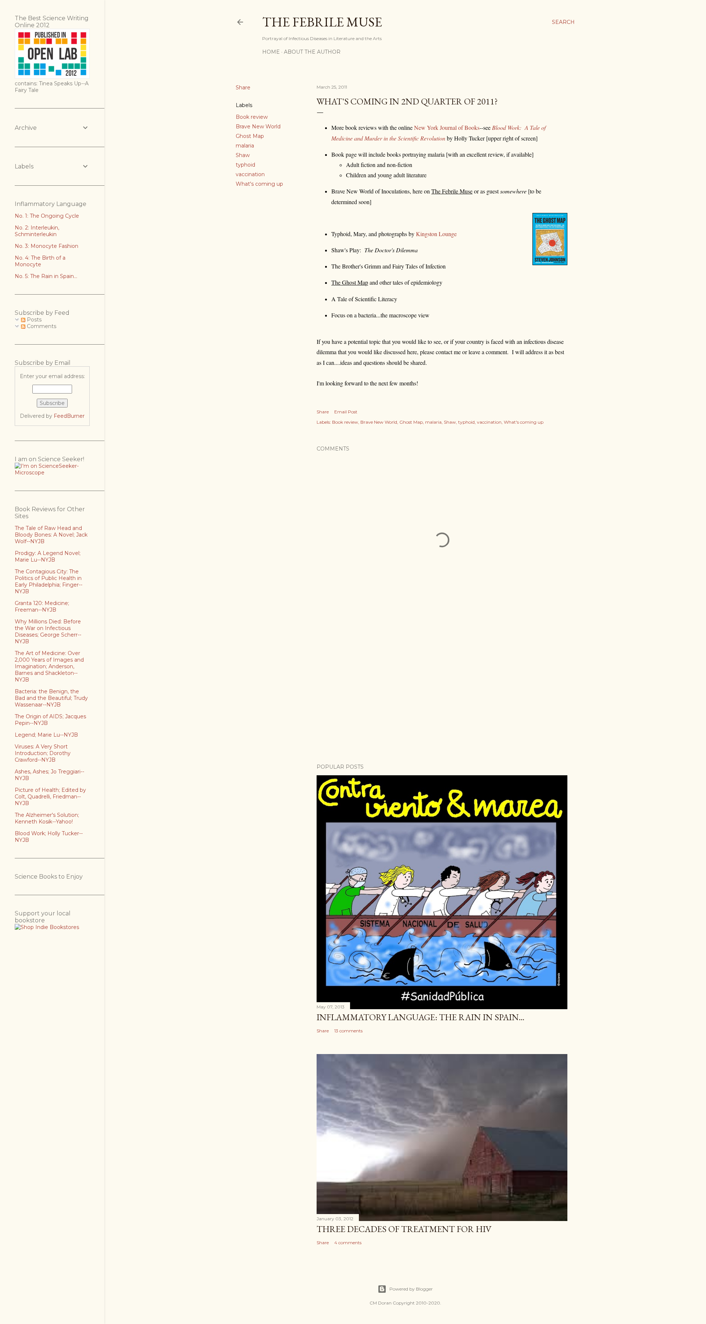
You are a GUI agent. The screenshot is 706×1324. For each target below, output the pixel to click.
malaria (245, 145)
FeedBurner (69, 416)
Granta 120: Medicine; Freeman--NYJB (42, 606)
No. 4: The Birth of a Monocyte (40, 261)
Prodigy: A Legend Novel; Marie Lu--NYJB (48, 556)
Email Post (345, 411)
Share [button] (243, 87)
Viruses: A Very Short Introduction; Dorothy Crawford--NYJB (43, 753)
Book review (252, 117)
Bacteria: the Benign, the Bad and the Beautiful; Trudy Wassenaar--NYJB (51, 698)
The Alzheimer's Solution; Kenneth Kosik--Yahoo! (47, 818)
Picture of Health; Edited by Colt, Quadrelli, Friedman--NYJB (50, 797)
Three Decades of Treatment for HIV (404, 1229)
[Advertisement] (442, 693)
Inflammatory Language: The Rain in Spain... (420, 1017)
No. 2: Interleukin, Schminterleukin (37, 231)
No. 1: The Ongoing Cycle (47, 216)
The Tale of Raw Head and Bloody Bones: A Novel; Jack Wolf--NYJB (51, 535)
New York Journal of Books (446, 127)
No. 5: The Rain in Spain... (46, 276)
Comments (40, 326)
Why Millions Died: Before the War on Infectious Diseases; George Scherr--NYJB (48, 631)
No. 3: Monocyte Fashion (46, 246)
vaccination (250, 174)
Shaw (243, 155)
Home (271, 52)
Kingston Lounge (436, 234)
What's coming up (259, 184)
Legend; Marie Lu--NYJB (46, 735)
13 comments (348, 1030)
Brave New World (258, 126)
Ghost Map (250, 136)
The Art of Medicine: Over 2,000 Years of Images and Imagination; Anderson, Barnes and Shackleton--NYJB (49, 666)
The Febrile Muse (322, 22)
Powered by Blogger (411, 1289)
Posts (33, 319)
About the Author (312, 52)
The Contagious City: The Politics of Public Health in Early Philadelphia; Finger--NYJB (48, 581)
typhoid (245, 164)
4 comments (347, 1242)
